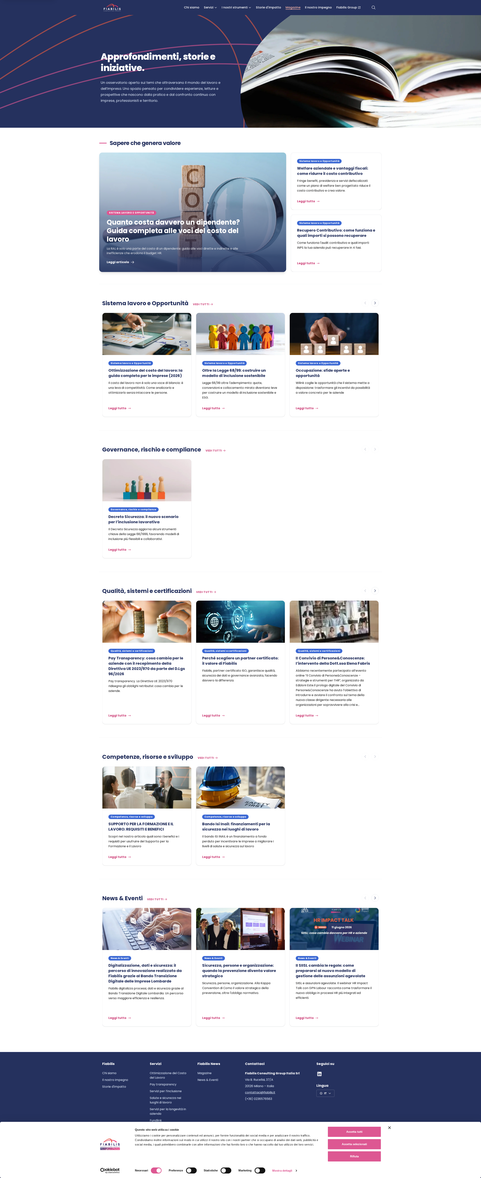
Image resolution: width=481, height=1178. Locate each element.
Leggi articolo (118, 262)
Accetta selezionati (354, 1144)
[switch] (191, 1170)
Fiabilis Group (346, 7)
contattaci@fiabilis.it (260, 1092)
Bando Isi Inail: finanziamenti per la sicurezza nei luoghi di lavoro (236, 826)
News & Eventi (207, 1080)
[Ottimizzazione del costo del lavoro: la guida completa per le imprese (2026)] (146, 334)
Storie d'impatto (114, 1086)
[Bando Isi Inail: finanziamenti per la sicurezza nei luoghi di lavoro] (240, 787)
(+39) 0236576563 (258, 1099)
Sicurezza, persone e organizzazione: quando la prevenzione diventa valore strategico (239, 971)
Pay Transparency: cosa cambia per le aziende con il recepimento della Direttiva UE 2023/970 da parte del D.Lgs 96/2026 (146, 666)
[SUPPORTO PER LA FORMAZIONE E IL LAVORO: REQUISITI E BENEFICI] (146, 787)
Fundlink (156, 1120)
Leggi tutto (306, 201)
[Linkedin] (319, 1074)
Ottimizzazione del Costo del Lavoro (168, 1075)
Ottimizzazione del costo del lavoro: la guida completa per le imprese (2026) (145, 373)
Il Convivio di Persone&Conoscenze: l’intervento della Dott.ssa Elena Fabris (333, 660)
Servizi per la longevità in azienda (168, 1111)
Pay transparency (163, 1084)
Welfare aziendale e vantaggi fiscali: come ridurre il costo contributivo (332, 171)
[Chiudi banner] (389, 1127)
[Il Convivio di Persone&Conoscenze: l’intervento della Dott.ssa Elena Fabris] (334, 622)
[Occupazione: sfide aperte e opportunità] (334, 334)
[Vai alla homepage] (112, 7)
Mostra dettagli (282, 1170)
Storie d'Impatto (268, 7)
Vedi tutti (201, 304)
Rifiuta (354, 1156)
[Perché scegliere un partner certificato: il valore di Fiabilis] (240, 622)
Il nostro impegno (318, 7)
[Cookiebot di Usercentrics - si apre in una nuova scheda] (110, 1170)
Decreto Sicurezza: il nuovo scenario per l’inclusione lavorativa (143, 519)
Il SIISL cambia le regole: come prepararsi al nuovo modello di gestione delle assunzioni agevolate (331, 971)
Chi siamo (191, 7)
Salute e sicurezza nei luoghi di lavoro (165, 1100)
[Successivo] (375, 303)
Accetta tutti (354, 1131)
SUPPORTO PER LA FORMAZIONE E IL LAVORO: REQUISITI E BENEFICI (141, 826)
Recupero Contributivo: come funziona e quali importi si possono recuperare (336, 233)
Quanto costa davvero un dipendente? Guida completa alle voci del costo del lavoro (173, 230)
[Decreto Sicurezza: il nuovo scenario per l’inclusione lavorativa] (146, 480)
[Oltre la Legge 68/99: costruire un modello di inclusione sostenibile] (240, 334)
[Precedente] (365, 303)
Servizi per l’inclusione (166, 1091)
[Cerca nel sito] (373, 7)
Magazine (293, 7)
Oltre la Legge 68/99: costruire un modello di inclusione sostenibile (234, 373)
